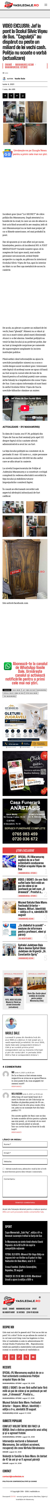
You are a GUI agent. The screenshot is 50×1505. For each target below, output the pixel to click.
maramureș (41, 690)
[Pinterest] (16, 95)
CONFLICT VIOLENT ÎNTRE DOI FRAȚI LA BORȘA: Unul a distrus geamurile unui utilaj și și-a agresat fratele (25, 1429)
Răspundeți (17, 1086)
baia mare (17, 690)
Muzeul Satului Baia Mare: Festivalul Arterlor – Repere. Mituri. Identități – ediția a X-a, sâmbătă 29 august (32, 909)
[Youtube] (33, 1357)
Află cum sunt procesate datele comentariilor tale (23, 1212)
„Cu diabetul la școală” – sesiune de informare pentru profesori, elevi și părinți (32, 930)
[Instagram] (12, 1357)
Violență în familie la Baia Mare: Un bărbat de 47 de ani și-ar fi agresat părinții (25, 1457)
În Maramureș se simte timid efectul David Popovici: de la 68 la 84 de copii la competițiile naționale (24, 1245)
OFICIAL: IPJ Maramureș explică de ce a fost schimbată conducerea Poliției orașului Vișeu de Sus (32, 863)
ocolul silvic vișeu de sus (13, 693)
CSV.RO (13, 1496)
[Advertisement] (25, 186)
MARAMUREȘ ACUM (26, 919)
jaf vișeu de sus (29, 690)
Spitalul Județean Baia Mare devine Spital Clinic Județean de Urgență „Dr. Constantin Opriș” (32, 949)
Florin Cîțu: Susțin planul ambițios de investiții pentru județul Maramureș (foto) (37, 997)
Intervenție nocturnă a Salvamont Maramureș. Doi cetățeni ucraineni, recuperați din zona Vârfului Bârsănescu (23, 1444)
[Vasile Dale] (5, 78)
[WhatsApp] (22, 95)
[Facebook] (5, 95)
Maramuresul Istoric (27, 873)
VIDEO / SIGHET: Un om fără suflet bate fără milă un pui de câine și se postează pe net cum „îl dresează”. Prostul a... (32, 886)
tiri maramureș (9, 696)
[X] (11, 95)
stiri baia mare (31, 693)
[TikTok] (19, 1357)
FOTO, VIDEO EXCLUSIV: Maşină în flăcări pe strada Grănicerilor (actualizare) (13, 1003)
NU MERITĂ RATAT (25, 939)
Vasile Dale (20, 78)
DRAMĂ (8, 64)
